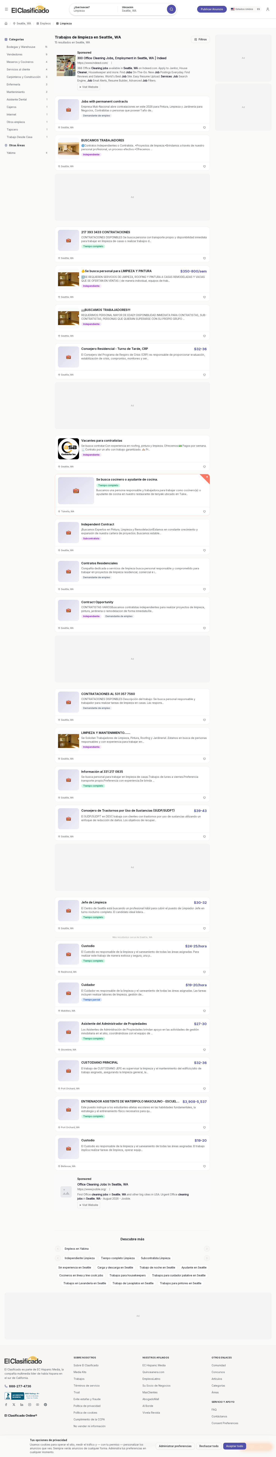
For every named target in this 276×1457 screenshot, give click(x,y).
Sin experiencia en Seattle (74, 1267)
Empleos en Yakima (77, 1248)
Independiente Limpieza (80, 1258)
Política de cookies (85, 1412)
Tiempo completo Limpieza (118, 1258)
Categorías (218, 1385)
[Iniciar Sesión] (267, 9)
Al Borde (148, 1405)
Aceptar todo (234, 1446)
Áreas (215, 1392)
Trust (77, 1392)
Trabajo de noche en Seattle (157, 1267)
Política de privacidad (87, 1405)
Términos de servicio (87, 1385)
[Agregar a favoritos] (204, 127)
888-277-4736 (20, 1386)
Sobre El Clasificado (86, 1365)
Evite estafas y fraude (87, 1399)
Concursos (218, 1372)
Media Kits (80, 1372)
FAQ (214, 1409)
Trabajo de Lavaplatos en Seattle (133, 1283)
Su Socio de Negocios (156, 1385)
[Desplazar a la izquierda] (58, 1249)
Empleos (45, 23)
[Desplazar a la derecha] (207, 1249)
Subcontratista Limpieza (155, 1258)
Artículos (217, 1378)
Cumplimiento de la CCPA (89, 1419)
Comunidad (219, 1365)
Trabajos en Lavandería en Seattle (84, 1283)
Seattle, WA (24, 23)
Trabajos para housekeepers (127, 1275)
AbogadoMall (151, 1399)
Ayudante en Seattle (194, 1267)
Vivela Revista (151, 1412)
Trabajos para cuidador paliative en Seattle (179, 1275)
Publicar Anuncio (212, 9)
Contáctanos (219, 1416)
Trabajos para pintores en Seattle (180, 1283)
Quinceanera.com (153, 1372)
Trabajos (79, 1378)
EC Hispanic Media (154, 1365)
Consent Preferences (225, 1423)
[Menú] (6, 9)
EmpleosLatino (151, 1378)
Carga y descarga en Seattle (115, 1267)
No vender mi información (90, 1426)
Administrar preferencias (175, 1446)
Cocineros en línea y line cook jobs (81, 1275)
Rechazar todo (209, 1446)
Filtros (203, 39)
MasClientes (150, 1392)
